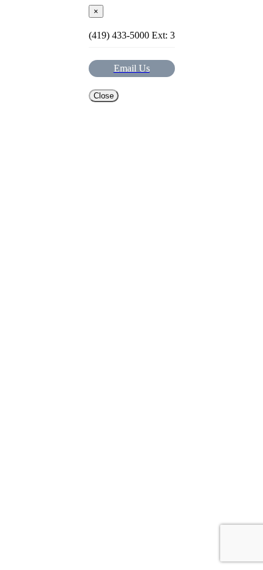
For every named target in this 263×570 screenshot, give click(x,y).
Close (104, 95)
